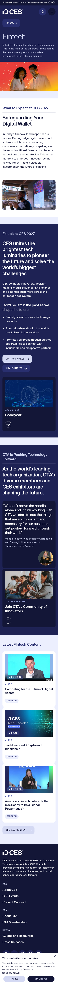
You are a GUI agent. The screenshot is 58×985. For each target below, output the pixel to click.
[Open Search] (42, 11)
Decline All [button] (41, 978)
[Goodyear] (29, 404)
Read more (28, 969)
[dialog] (29, 969)
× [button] (54, 956)
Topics (10, 23)
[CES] (12, 11)
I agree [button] (14, 978)
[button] (29, 973)
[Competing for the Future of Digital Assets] (29, 679)
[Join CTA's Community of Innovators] (29, 598)
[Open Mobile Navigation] (52, 11)
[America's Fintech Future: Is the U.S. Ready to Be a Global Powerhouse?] (29, 793)
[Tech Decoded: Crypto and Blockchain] (29, 735)
